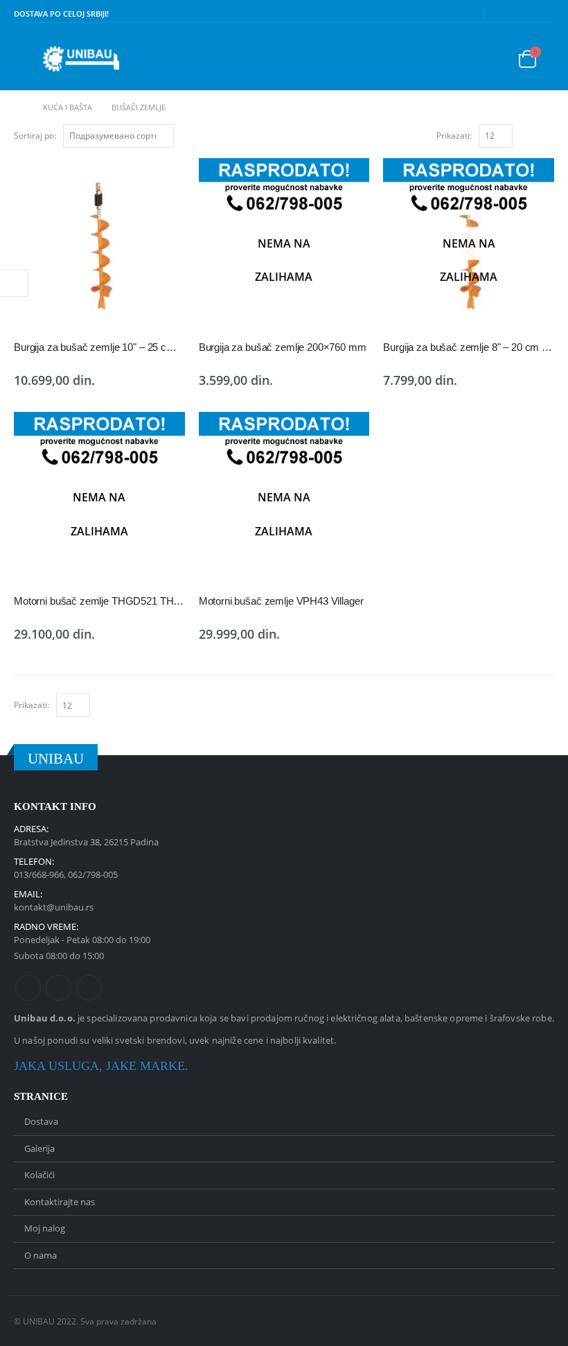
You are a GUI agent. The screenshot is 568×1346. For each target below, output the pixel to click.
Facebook (28, 988)
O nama (40, 1255)
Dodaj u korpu (162, 181)
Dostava (41, 1121)
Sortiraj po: (35, 135)
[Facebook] (501, 14)
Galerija (39, 1148)
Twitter (58, 988)
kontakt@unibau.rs (54, 907)
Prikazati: (454, 135)
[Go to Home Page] (19, 107)
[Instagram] (544, 14)
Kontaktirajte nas (59, 1202)
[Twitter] (523, 14)
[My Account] (488, 59)
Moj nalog (44, 1228)
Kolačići (39, 1174)
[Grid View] (532, 135)
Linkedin (89, 988)
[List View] (548, 135)
